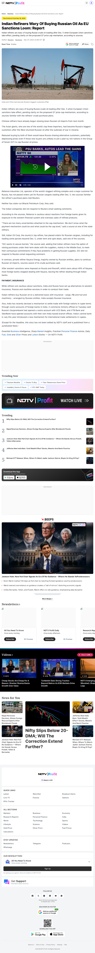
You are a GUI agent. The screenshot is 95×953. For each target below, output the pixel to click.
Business (18, 40)
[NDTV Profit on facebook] (32, 895)
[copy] (92, 44)
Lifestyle (7, 824)
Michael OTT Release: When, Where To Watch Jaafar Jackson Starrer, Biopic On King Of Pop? (82, 743)
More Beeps (47, 599)
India (64, 817)
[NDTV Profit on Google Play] (38, 934)
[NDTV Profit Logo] (47, 773)
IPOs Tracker (8, 801)
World (5, 820)
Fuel (4, 334)
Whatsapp (7, 847)
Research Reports (11, 817)
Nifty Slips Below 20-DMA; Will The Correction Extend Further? (46, 738)
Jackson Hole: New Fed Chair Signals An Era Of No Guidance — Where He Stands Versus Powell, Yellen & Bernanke (11, 746)
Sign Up (47, 869)
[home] (15, 2)
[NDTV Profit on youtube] (55, 895)
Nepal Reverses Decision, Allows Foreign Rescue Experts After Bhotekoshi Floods (12, 719)
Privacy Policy (50, 944)
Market (40, 331)
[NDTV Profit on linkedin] (50, 895)
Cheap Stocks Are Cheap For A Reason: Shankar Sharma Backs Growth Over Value (16, 683)
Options (65, 798)
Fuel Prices (66, 828)
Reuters (11, 40)
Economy (66, 813)
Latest (35, 334)
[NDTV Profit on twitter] (38, 895)
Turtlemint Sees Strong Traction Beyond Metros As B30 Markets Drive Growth (58, 683)
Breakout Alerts (68, 794)
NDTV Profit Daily (51, 630)
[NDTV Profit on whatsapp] (61, 895)
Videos (65, 824)
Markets (6, 813)
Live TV (6, 798)
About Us (31, 944)
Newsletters (8, 843)
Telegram (37, 843)
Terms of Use (40, 944)
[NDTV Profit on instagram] (44, 895)
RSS (65, 944)
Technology (38, 820)
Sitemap (59, 944)
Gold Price (7, 828)
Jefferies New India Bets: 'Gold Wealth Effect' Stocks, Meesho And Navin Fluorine (82, 719)
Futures (36, 798)
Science (36, 824)
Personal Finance (69, 331)
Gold (9, 334)
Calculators (8, 832)
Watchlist (37, 794)
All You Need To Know (14, 630)
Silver (18, 334)
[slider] (47, 182)
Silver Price (38, 828)
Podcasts (66, 843)
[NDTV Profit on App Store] (56, 934)
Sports (65, 820)
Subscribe (10, 639)
